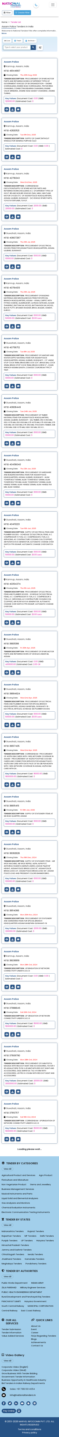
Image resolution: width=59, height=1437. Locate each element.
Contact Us (37, 1345)
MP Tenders (30, 1235)
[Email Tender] (18, 109)
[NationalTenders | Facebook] (4, 1403)
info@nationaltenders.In (23, 1395)
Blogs (34, 1339)
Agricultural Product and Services (18, 1175)
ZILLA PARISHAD (9, 1287)
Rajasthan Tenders (11, 1235)
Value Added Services (13, 1335)
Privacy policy (29, 1432)
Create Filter (24, 12)
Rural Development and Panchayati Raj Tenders (26, 1296)
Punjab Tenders (9, 1240)
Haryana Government (35, 1301)
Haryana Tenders (45, 1240)
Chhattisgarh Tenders (13, 1254)
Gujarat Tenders (35, 1231)
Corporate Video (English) (15, 1366)
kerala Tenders (35, 1254)
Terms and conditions (29, 1429)
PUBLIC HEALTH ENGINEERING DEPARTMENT (22, 1292)
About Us (35, 1326)
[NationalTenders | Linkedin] (16, 1403)
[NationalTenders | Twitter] (10, 1403)
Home (4, 22)
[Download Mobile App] (19, 1411)
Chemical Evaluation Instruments (18, 1207)
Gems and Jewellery (40, 1184)
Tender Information (11, 1332)
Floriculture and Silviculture (15, 1179)
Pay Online (9, 1410)
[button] (40, 47)
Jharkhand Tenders (11, 1259)
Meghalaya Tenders (12, 1263)
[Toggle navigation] (53, 4)
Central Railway (9, 1310)
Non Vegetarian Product (14, 1184)
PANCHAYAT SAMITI (11, 1301)
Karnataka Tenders (34, 1259)
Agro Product (45, 1175)
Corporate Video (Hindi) (14, 1370)
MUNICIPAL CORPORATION (40, 1306)
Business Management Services (18, 1189)
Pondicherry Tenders (36, 1263)
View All (7, 1168)
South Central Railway (13, 1306)
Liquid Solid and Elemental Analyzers (20, 1198)
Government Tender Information (18, 1376)
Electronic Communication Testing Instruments (26, 1212)
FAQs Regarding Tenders (43, 1335)
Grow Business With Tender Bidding (19, 1373)
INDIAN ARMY (37, 1282)
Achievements (38, 1342)
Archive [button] (31, 41)
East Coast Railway (31, 1310)
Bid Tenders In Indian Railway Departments (23, 1383)
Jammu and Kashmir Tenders (17, 1249)
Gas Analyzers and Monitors (16, 1202)
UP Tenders (27, 1240)
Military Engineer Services (32, 1287)
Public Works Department (15, 1282)
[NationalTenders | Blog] (28, 1403)
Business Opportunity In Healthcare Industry (24, 1379)
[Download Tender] (12, 109)
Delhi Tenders (47, 1235)
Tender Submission (11, 1329)
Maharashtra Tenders (13, 1231)
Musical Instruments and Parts (17, 1193)
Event (34, 1329)
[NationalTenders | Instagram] (35, 1403)
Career (34, 1332)
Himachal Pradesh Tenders (15, 1245)
